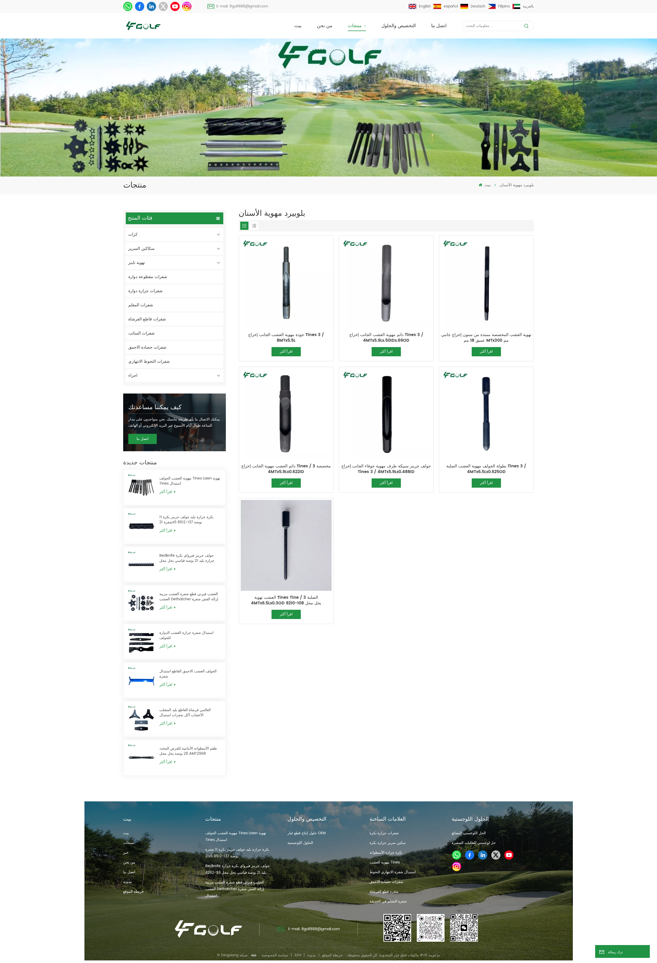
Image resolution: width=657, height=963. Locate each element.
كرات (133, 234)
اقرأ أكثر (166, 492)
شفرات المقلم (140, 305)
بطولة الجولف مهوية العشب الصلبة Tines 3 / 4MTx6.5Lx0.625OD (486, 469)
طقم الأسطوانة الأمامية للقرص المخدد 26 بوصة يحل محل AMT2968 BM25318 (188, 751)
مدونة (127, 882)
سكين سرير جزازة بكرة (388, 843)
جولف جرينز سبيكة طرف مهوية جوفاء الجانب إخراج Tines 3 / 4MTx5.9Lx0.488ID (386, 469)
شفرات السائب (141, 333)
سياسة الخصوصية (275, 955)
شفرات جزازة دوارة (145, 291)
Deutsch (478, 6)
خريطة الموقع (133, 892)
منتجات (355, 26)
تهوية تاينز (136, 262)
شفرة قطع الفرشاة (384, 892)
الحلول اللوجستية (300, 843)
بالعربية (528, 6)
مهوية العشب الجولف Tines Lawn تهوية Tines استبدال (189, 481)
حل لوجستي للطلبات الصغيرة (474, 843)
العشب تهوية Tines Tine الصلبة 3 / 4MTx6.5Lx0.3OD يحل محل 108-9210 (286, 600)
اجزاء (132, 375)
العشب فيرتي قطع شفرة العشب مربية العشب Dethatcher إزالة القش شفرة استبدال (188, 597)
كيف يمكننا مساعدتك (154, 407)
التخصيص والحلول (398, 26)
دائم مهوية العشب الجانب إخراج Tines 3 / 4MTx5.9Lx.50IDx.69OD (386, 337)
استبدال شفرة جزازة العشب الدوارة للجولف (186, 635)
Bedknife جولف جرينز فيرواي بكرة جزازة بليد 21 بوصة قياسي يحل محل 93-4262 (186, 558)
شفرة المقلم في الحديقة (388, 901)
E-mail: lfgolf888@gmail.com (242, 6)
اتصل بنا (439, 26)
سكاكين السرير (141, 248)
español (451, 6)
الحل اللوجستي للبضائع (469, 833)
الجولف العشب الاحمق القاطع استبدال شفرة (188, 674)
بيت (298, 26)
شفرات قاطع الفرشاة (147, 319)
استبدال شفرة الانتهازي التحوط (393, 872)
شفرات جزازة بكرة (384, 833)
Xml (297, 955)
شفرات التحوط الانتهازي (149, 361)
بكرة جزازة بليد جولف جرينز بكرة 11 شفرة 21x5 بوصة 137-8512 (186, 520)
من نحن (324, 26)
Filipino (504, 6)
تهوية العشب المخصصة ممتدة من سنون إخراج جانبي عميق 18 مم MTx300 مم (486, 337)
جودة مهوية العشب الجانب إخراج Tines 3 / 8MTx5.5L (286, 337)
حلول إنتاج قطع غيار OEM (306, 833)
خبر (126, 853)
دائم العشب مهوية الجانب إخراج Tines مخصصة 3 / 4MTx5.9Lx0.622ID (286, 469)
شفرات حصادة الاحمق (147, 347)
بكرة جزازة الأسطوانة (386, 853)
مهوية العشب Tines (385, 862)
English (425, 6)
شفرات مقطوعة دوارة (147, 276)
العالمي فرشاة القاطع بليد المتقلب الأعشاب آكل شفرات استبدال (185, 712)
